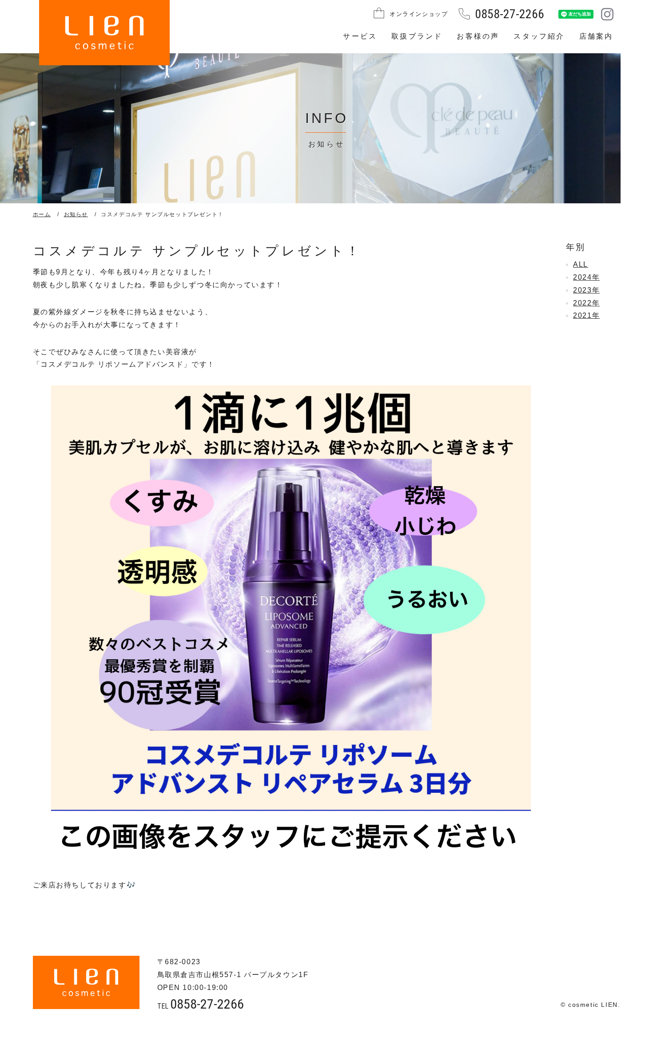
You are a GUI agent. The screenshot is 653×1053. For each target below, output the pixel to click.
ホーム (42, 214)
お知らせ (76, 214)
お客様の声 (478, 36)
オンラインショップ (419, 14)
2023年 (586, 290)
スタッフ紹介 (539, 36)
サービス (360, 36)
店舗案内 (596, 36)
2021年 (586, 315)
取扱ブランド (416, 36)
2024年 (586, 277)
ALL (580, 264)
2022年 (586, 303)
